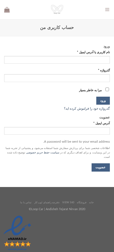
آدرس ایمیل (101, 123)
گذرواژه (104, 70)
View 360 (68, 202)
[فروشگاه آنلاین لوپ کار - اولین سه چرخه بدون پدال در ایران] (57, 9)
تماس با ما (26, 202)
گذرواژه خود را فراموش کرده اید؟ (87, 108)
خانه (91, 202)
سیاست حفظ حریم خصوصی (42, 152)
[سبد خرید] (7, 10)
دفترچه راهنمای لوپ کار (46, 202)
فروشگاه (81, 202)
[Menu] (107, 9)
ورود (103, 100)
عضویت (100, 167)
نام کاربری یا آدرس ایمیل (93, 52)
